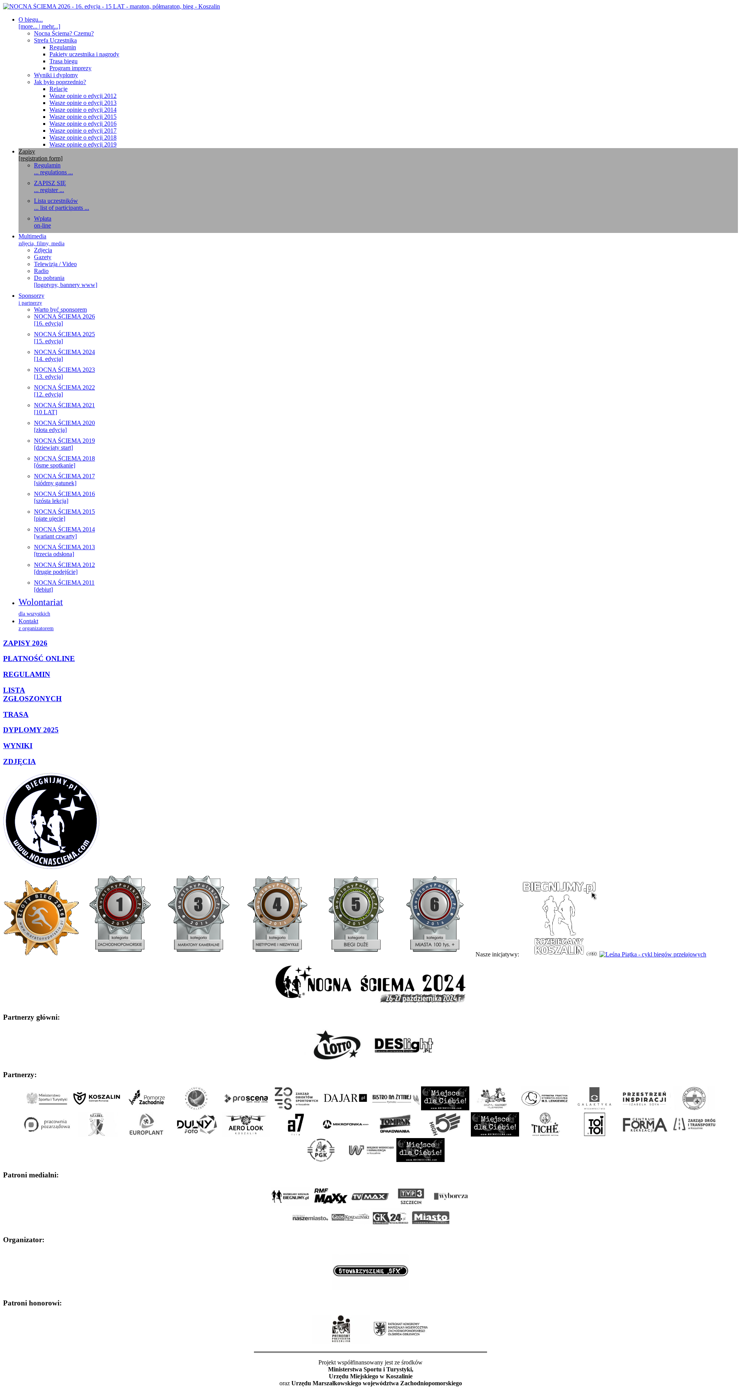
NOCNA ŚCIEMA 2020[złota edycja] (64, 426)
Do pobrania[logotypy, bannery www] (65, 281)
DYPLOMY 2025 (31, 730)
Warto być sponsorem (60, 309)
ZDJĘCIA (19, 761)
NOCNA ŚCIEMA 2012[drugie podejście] (64, 568)
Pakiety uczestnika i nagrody (84, 54)
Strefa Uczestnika (55, 40)
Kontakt (36, 624)
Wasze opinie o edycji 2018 (83, 137)
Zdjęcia (43, 250)
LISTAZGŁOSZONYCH (32, 694)
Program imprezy (70, 68)
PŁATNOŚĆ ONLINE (39, 658)
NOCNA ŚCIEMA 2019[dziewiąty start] (64, 444)
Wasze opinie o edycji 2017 (83, 130)
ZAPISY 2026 (25, 643)
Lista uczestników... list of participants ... (61, 204)
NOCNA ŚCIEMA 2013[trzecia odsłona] (64, 550)
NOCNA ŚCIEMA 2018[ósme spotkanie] (64, 462)
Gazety (42, 257)
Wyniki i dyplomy (56, 75)
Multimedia (41, 239)
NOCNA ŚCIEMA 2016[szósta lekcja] (64, 497)
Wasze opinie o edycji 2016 (83, 123)
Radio (41, 271)
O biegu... (39, 23)
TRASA (16, 714)
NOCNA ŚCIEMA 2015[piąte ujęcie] (64, 515)
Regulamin (62, 47)
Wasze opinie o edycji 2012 (83, 96)
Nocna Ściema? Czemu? (64, 33)
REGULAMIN (26, 674)
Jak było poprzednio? (60, 82)
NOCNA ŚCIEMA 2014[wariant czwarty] (64, 533)
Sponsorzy (31, 299)
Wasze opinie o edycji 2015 (83, 116)
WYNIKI (17, 746)
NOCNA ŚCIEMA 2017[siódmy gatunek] (64, 479)
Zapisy (41, 155)
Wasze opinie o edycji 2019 (83, 144)
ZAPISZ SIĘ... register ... (50, 186)
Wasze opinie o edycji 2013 (83, 103)
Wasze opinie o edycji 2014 (83, 109)
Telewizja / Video (55, 264)
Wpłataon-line (42, 222)
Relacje (58, 89)
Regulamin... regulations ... (53, 168)
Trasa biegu (63, 61)
